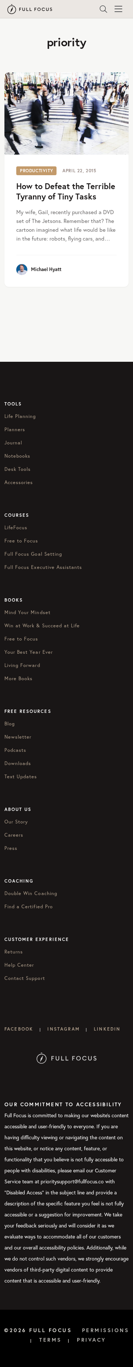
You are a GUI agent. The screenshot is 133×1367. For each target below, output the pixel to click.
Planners (14, 429)
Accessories (18, 482)
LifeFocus (15, 527)
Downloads (17, 763)
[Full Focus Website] (67, 1057)
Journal (13, 443)
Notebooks (17, 456)
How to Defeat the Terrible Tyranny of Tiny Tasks (65, 191)
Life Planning (20, 416)
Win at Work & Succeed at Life (42, 625)
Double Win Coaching (30, 893)
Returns (13, 952)
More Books (18, 678)
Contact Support (24, 978)
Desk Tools (17, 469)
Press (10, 848)
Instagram (63, 1029)
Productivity (36, 170)
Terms (50, 1340)
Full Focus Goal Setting (33, 554)
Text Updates (20, 776)
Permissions (105, 1330)
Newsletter (17, 737)
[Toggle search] (103, 9)
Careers (13, 835)
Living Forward (22, 665)
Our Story (16, 822)
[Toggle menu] (118, 9)
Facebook (18, 1029)
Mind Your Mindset (27, 612)
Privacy (91, 1340)
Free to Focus (21, 541)
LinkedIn (107, 1029)
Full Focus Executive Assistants (43, 567)
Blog (9, 723)
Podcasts (15, 750)
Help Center (19, 965)
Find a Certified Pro (28, 906)
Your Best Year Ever (28, 652)
